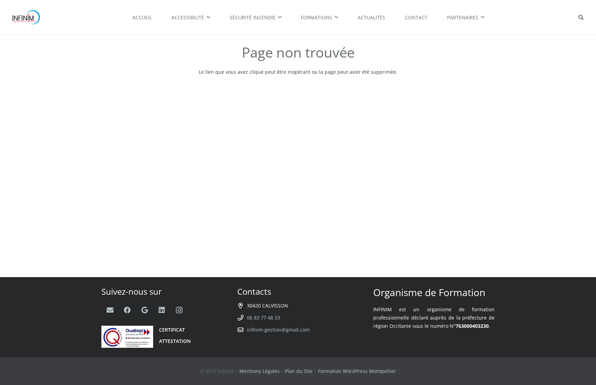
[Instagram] (179, 310)
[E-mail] (110, 310)
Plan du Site (298, 371)
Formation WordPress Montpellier (357, 371)
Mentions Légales (259, 371)
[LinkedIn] (161, 310)
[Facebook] (127, 310)
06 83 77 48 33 (263, 317)
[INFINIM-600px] (26, 17)
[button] (581, 17)
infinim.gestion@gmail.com (278, 329)
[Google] (144, 310)
